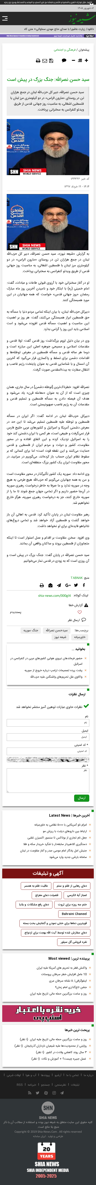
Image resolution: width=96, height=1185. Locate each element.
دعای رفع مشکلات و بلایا (34, 904)
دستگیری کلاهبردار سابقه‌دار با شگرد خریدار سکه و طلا (55, 844)
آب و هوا (31, 1075)
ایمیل (85, 730)
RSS (20, 1084)
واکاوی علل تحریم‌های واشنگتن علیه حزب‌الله (56, 677)
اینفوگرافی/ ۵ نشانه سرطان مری (68, 980)
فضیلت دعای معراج (46, 895)
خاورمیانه (79, 637)
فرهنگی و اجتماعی (64, 49)
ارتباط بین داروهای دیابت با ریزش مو (65, 831)
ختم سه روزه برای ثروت (72, 904)
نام (86, 716)
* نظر (85, 765)
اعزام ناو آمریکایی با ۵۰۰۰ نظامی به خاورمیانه (60, 824)
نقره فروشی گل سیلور (74, 942)
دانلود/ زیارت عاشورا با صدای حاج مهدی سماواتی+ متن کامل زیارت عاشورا (50, 29)
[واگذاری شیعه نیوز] (48, 35)
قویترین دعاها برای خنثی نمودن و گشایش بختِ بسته (55, 923)
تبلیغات (75, 1084)
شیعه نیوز (60, 637)
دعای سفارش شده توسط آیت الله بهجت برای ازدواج (56, 932)
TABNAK (77, 578)
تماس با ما (72, 1075)
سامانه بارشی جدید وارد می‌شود (68, 857)
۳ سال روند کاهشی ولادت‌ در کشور (61, 1052)
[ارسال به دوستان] (44, 61)
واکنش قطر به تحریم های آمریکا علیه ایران (62, 968)
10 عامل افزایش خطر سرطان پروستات (64, 974)
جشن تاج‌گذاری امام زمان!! (70, 987)
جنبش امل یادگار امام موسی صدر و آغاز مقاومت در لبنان (53, 850)
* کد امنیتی (81, 745)
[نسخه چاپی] (38, 61)
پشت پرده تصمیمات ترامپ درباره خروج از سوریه (53, 670)
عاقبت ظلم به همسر (36, 886)
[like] (48, 613)
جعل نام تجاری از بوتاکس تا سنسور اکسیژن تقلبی (57, 837)
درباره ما (88, 1075)
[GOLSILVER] (48, 1013)
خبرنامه (32, 1084)
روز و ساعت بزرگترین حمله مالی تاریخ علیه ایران (58, 993)
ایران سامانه (39, 1136)
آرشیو (58, 1075)
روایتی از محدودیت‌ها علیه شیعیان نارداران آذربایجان (51, 1046)
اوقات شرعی (14, 1075)
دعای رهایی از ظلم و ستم (72, 886)
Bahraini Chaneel (74, 914)
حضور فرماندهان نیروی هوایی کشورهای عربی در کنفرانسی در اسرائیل (46, 661)
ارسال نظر (74, 620)
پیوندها (45, 1075)
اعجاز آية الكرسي (77, 895)
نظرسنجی (60, 1084)
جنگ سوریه (30, 630)
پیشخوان (84, 49)
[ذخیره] (51, 61)
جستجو (45, 1084)
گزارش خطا (76, 605)
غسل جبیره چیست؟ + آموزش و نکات (59, 1058)
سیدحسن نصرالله (57, 630)
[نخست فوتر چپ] (48, 1159)
